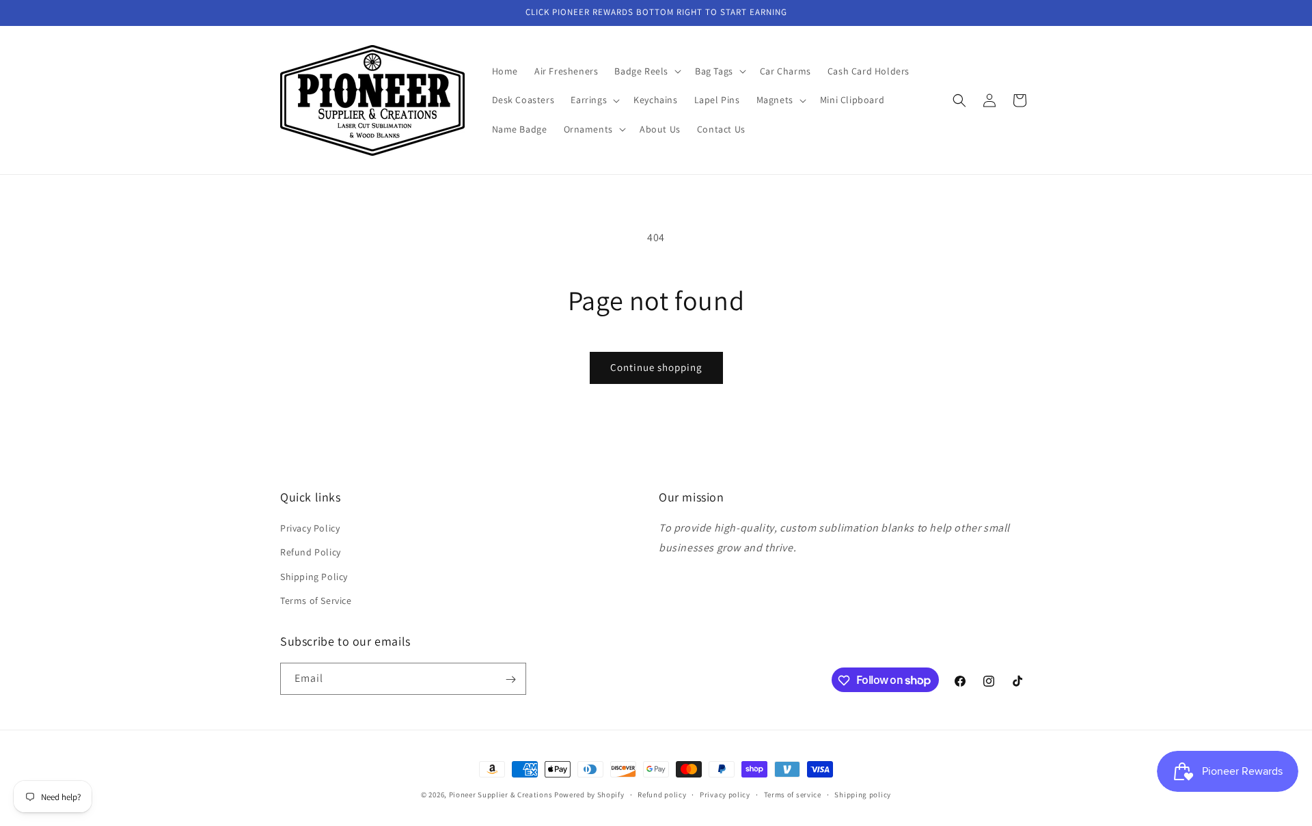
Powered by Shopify (589, 794)
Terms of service (792, 794)
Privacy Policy (310, 528)
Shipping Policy (314, 576)
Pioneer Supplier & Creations (501, 794)
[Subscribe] (510, 679)
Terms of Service (316, 600)
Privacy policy (725, 794)
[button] (646, 71)
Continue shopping (656, 367)
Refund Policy (310, 553)
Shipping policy (862, 794)
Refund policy (662, 794)
